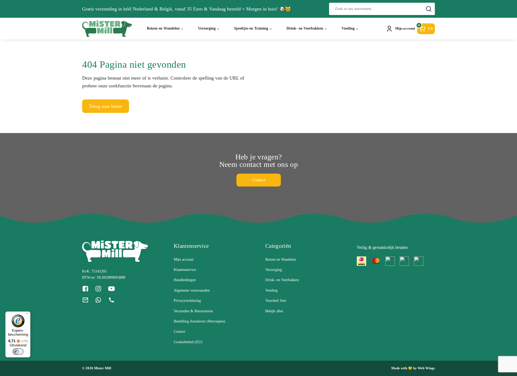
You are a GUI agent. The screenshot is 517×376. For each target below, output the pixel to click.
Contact (258, 180)
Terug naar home (105, 106)
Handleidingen (185, 280)
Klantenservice (185, 270)
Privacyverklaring (187, 301)
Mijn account (184, 259)
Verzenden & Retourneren (193, 311)
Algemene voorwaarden (192, 290)
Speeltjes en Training (251, 28)
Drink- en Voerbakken (305, 28)
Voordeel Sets (275, 301)
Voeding (348, 28)
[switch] (18, 351)
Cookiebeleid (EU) (188, 342)
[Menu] (27, 314)
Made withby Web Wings (413, 368)
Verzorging (207, 28)
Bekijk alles (274, 311)
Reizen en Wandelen (163, 28)
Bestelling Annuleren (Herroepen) (199, 321)
